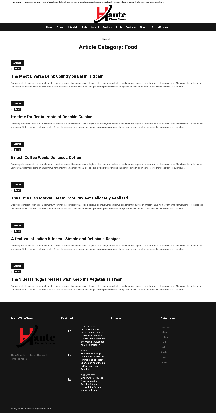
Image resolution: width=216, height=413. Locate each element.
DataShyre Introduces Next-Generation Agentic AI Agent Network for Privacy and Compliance (92, 384)
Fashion (164, 337)
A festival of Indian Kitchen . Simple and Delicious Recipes (66, 239)
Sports (164, 352)
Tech (163, 347)
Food (17, 68)
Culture (164, 332)
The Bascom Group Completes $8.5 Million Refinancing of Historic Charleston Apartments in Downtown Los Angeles (93, 361)
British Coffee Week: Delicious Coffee (46, 158)
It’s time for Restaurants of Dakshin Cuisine (51, 117)
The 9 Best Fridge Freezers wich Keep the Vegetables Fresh (66, 279)
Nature (164, 362)
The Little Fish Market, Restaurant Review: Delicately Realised (69, 198)
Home (105, 39)
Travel (163, 357)
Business (165, 327)
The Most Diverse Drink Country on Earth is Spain (57, 76)
